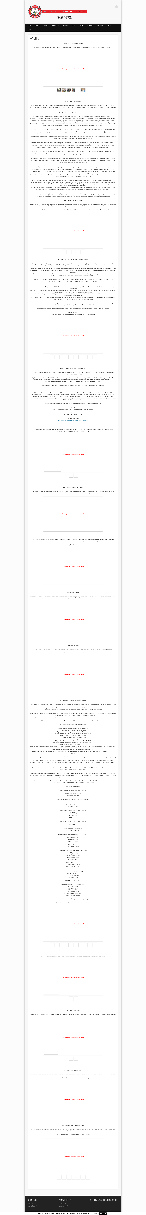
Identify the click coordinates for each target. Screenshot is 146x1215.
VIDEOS (81, 25)
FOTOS (74, 25)
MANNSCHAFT (55, 25)
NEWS (30, 25)
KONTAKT (109, 25)
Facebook (109, 6)
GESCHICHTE (90, 25)
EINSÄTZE (37, 25)
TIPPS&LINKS (100, 25)
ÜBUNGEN (46, 25)
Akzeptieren (102, 1213)
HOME (30, 29)
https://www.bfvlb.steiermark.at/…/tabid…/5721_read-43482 (73, 420)
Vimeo (113, 6)
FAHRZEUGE (65, 25)
